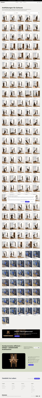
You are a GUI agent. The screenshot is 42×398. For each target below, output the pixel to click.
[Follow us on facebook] (39, 396)
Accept (27, 201)
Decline (32, 201)
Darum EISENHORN (23, 386)
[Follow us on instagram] (36, 396)
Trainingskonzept (13, 386)
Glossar (12, 389)
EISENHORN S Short (4, 386)
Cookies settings (22, 201)
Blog (21, 389)
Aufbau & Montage (33, 389)
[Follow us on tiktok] (38, 396)
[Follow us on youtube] (37, 396)
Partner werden (32, 386)
